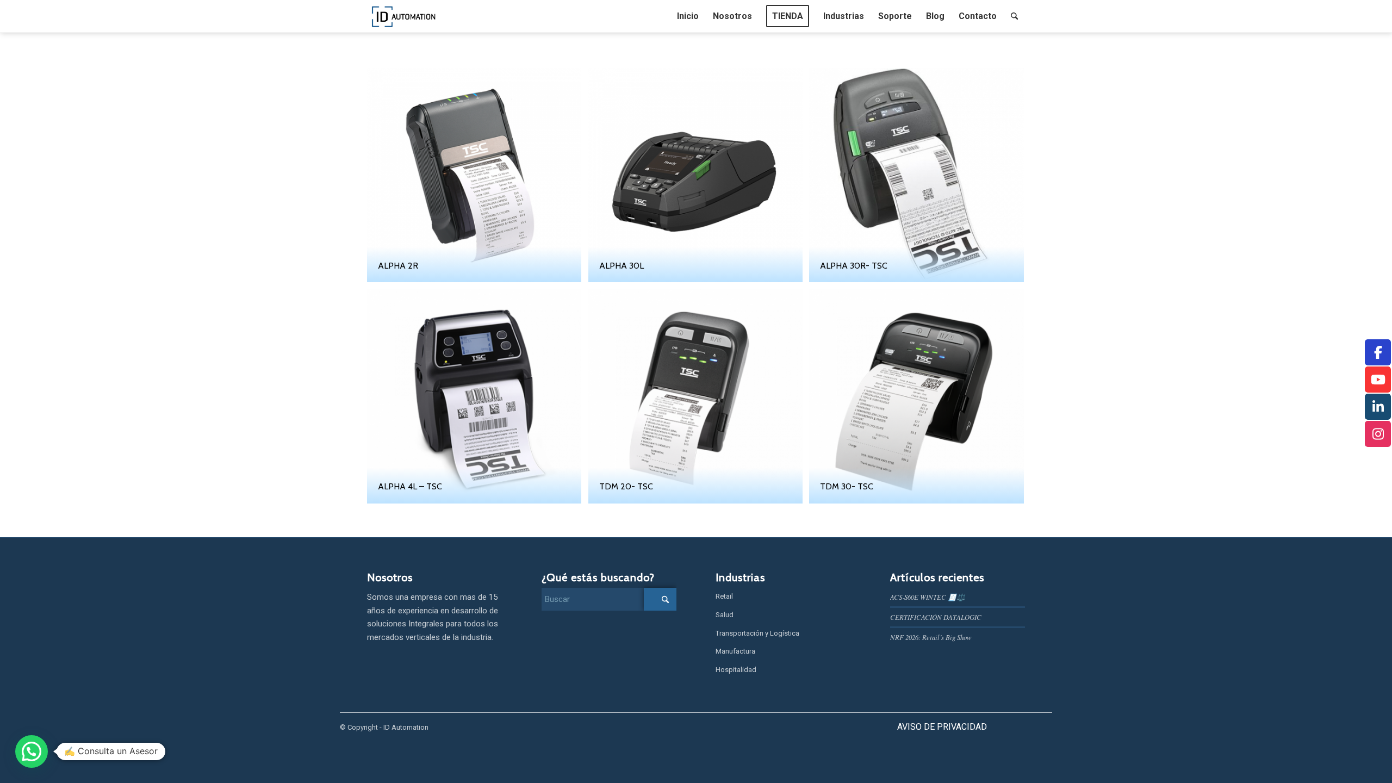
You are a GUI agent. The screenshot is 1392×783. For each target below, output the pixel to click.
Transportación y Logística (757, 633)
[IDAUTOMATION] (404, 16)
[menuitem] (688, 16)
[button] (31, 751)
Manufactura (735, 651)
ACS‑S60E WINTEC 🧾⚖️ (927, 596)
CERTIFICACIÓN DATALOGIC (935, 617)
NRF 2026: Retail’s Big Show (931, 637)
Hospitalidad (736, 670)
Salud (725, 615)
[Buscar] (1014, 16)
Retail (724, 596)
